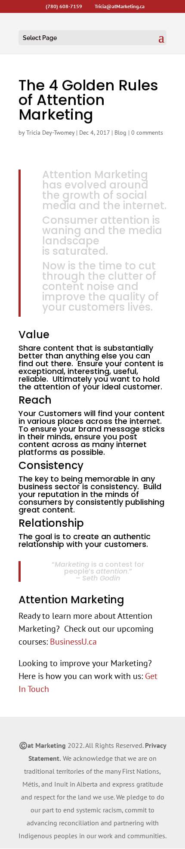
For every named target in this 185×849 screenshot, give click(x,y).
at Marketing (47, 745)
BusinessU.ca (73, 641)
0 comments (147, 132)
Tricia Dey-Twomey (50, 132)
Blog (120, 132)
